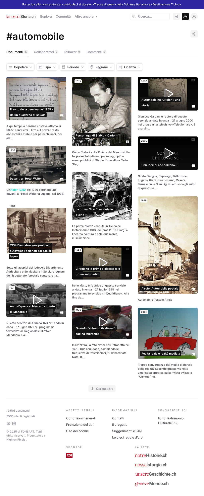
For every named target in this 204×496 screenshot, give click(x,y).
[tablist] (102, 52)
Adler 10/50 (18, 189)
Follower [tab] (72, 52)
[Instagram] (14, 423)
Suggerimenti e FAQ (127, 431)
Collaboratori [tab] (45, 52)
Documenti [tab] (16, 52)
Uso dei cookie (77, 431)
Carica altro (105, 389)
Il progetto (120, 425)
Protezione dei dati (80, 425)
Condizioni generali (81, 418)
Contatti (118, 418)
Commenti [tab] (96, 52)
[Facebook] (8, 423)
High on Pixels (16, 439)
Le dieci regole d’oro (127, 437)
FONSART (27, 431)
